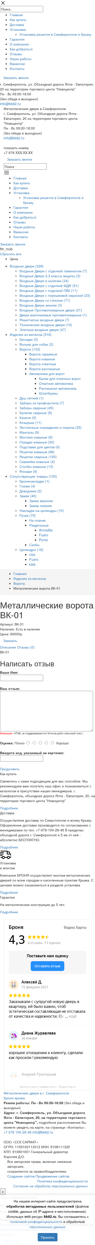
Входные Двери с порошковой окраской (54, 295)
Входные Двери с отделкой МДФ (49, 285)
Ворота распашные (44, 368)
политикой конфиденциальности (36, 1221)
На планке (37, 520)
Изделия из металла (31, 334)
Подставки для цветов (39, 446)
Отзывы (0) (26, 647)
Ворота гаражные (43, 354)
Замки (28, 495)
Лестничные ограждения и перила (50, 427)
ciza (32, 554)
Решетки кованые (37, 451)
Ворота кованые (42, 358)
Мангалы (29, 432)
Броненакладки (34, 481)
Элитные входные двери (42, 329)
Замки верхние (41, 500)
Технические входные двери (45, 324)
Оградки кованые (36, 442)
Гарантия (17, 39)
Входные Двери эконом (40, 305)
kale (32, 564)
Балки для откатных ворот (60, 378)
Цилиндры (31, 549)
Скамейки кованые (37, 461)
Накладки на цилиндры (41, 510)
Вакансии (17, 63)
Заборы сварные (36, 407)
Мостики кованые (36, 437)
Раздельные (39, 525)
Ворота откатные (42, 363)
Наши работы (20, 58)
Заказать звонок (15, 77)
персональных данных (47, 1226)
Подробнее (9, 807)
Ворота (29, 349)
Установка (18, 29)
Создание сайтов (21, 1176)
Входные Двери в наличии (44, 280)
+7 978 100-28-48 (17, 1132)
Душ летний (31, 398)
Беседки (28, 339)
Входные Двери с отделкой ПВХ (48, 290)
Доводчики (30, 490)
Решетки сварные (38, 456)
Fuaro (43, 534)
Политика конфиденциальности (62, 1181)
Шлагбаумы (48, 393)
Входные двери (27, 266)
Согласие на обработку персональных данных (50, 1185)
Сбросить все (10, 253)
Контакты (17, 68)
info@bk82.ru (10, 103)
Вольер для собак (36, 344)
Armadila (46, 530)
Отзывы (16, 53)
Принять (47, 1237)
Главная (16, 14)
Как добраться (21, 48)
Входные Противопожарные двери (50, 310)
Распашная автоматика (57, 388)
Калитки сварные (35, 412)
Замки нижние (40, 505)
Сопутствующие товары (33, 476)
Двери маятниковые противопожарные (53, 314)
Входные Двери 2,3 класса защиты (49, 275)
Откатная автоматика (56, 383)
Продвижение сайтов (52, 1176)
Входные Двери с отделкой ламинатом (53, 270)
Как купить (18, 19)
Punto (43, 539)
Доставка (17, 24)
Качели (27, 417)
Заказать (10, 640)
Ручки (27, 515)
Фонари (28, 471)
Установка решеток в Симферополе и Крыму (55, 34)
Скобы (34, 544)
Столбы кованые (36, 466)
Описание (8, 647)
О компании (19, 44)
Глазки (27, 486)
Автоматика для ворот (47, 373)
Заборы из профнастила (41, 402)
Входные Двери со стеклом (44, 300)
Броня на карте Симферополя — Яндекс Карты (48, 1086)
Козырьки (30, 422)
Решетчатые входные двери (44, 319)
